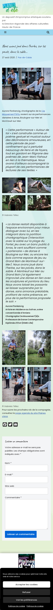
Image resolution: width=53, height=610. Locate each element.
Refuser (26, 592)
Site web (9, 486)
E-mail (9, 474)
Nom (8, 463)
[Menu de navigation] (5, 32)
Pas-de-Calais (25, 57)
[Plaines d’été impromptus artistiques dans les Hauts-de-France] (10, 7)
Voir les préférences (26, 599)
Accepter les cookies (27, 584)
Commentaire (13, 497)
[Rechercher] (48, 32)
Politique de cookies (16, 606)
